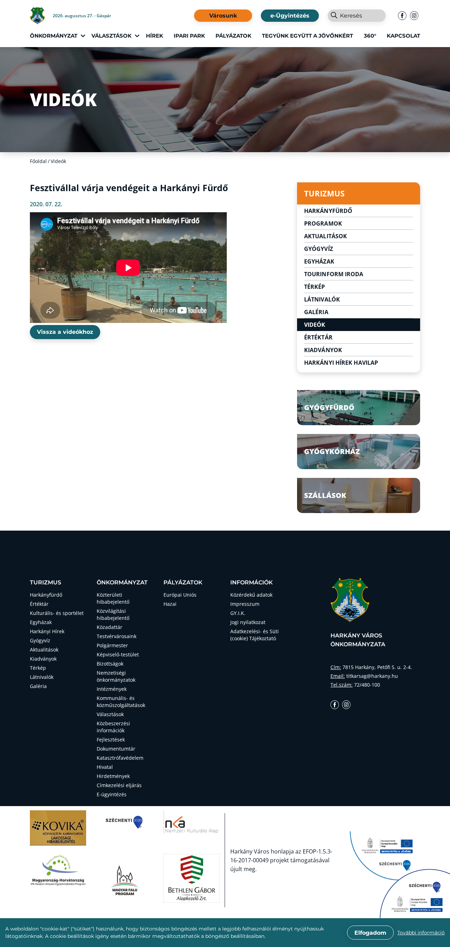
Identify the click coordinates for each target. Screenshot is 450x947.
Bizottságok (110, 663)
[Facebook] (402, 16)
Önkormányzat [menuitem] (53, 35)
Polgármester (112, 645)
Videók (315, 325)
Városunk (223, 15)
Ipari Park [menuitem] (189, 35)
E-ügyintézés (112, 794)
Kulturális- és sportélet (57, 613)
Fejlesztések (111, 739)
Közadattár (109, 627)
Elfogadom (370, 932)
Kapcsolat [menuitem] (403, 35)
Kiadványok (323, 350)
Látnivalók (322, 299)
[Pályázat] (415, 893)
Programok (323, 223)
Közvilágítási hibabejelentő (113, 614)
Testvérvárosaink (116, 636)
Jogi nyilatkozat (247, 622)
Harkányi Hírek (47, 631)
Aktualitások (325, 236)
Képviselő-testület (118, 654)
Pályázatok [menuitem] (233, 35)
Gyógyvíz (318, 249)
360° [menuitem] (370, 35)
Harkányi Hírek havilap (341, 363)
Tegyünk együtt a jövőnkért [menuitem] (307, 35)
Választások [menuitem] (111, 35)
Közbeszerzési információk (113, 727)
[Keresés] (334, 15)
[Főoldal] (41, 15)
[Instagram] (414, 16)
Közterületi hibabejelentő (113, 598)
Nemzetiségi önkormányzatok (116, 676)
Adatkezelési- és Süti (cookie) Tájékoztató (254, 635)
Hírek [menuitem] (154, 35)
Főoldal (38, 161)
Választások (110, 714)
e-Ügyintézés (289, 15)
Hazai (169, 604)
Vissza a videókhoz (65, 332)
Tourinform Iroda (334, 274)
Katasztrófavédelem (120, 757)
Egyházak (319, 261)
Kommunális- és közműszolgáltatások (121, 701)
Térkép (314, 287)
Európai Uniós (180, 594)
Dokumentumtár (116, 748)
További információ (421, 932)
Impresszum (244, 604)
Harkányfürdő (328, 211)
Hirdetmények (113, 776)
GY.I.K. (237, 613)
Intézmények (112, 689)
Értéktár (318, 337)
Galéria (316, 312)
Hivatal (105, 767)
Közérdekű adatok (251, 594)
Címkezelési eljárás (119, 785)
